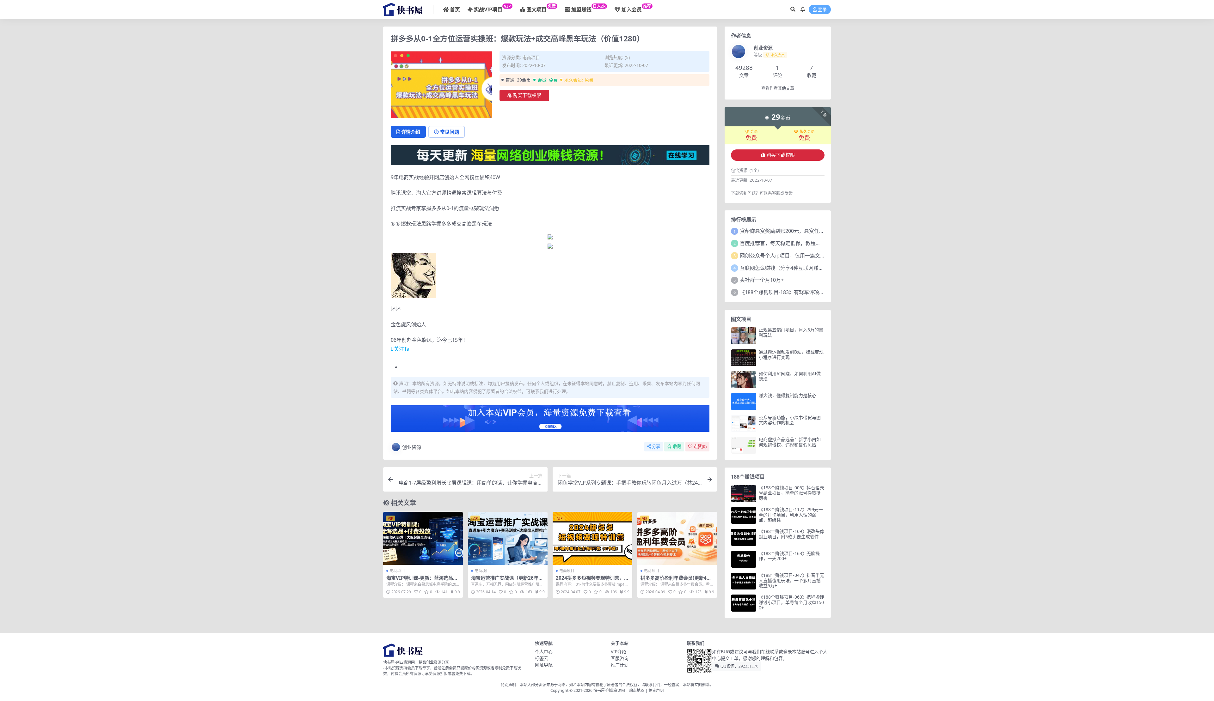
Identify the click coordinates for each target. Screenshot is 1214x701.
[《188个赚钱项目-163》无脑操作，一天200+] (743, 559)
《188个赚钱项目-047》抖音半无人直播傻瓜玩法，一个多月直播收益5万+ (791, 580)
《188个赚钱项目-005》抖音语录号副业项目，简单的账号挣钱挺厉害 (791, 493)
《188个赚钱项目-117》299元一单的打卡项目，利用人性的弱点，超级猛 (791, 514)
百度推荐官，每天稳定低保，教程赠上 (783, 243)
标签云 (541, 658)
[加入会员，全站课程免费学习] (550, 155)
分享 (656, 446)
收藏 (677, 446)
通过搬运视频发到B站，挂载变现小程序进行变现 (791, 354)
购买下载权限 (527, 95)
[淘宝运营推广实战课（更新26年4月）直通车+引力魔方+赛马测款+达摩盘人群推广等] (508, 538)
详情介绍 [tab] (410, 132)
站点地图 (636, 690)
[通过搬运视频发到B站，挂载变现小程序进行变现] (743, 357)
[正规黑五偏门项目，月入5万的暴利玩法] (743, 335)
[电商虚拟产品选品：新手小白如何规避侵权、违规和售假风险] (743, 445)
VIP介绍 (618, 652)
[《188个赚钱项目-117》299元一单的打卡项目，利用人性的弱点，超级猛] (743, 515)
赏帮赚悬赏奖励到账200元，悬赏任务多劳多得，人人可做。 (807, 230)
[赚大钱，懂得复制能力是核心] (743, 401)
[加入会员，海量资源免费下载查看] (550, 420)
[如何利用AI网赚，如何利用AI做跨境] (743, 379)
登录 (822, 9)
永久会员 (807, 132)
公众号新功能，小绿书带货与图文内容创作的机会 (790, 420)
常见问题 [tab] (449, 132)
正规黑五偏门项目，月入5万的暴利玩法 (791, 332)
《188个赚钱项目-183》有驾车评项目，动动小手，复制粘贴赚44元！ (818, 292)
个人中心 (544, 652)
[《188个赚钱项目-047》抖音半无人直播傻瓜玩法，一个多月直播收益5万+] (743, 581)
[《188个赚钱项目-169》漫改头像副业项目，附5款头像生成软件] (743, 537)
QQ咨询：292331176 (739, 666)
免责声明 (656, 690)
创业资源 (411, 447)
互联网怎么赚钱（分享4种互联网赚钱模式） (789, 267)
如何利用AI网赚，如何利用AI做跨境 (790, 376)
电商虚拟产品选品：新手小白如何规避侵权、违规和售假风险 (790, 442)
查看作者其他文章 (777, 88)
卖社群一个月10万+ (762, 279)
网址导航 (544, 665)
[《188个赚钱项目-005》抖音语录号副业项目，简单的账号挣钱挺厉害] (743, 493)
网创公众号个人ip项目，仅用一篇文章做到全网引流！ (800, 255)
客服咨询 (619, 658)
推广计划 (619, 665)
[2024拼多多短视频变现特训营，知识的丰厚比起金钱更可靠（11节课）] (592, 538)
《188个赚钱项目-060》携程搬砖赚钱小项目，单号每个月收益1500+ (791, 602)
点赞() (700, 446)
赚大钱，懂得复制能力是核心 (787, 395)
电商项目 (531, 57)
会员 (754, 132)
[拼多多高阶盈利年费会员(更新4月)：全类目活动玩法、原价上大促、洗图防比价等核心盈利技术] (677, 538)
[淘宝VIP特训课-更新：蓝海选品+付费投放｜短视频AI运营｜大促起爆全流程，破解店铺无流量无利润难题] (423, 538)
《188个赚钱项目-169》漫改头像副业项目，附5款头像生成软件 (791, 534)
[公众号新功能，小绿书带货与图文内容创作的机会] (743, 423)
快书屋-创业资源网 (609, 690)
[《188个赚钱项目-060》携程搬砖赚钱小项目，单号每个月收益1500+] (743, 603)
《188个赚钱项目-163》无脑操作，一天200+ (789, 556)
